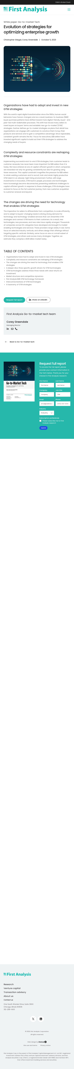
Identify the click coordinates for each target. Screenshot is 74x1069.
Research (9, 984)
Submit (43, 428)
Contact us (8, 1000)
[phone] (16, 329)
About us (8, 996)
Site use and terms (30, 1045)
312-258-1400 (9, 1009)
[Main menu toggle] (69, 9)
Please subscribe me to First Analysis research (53, 422)
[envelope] (12, 329)
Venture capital (12, 988)
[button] (14, 300)
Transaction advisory (15, 992)
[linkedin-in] (8, 329)
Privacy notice (45, 1045)
